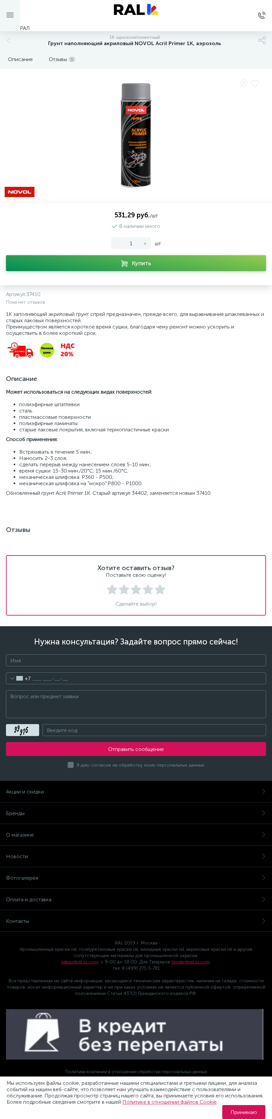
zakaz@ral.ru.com (79, 962)
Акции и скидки (25, 791)
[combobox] (18, 678)
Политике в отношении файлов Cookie (169, 1102)
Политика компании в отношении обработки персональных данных (136, 1071)
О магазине (20, 835)
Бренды (15, 813)
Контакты (17, 921)
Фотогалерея (22, 878)
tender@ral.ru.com (190, 962)
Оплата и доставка (28, 899)
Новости (17, 856)
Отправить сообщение (136, 749)
